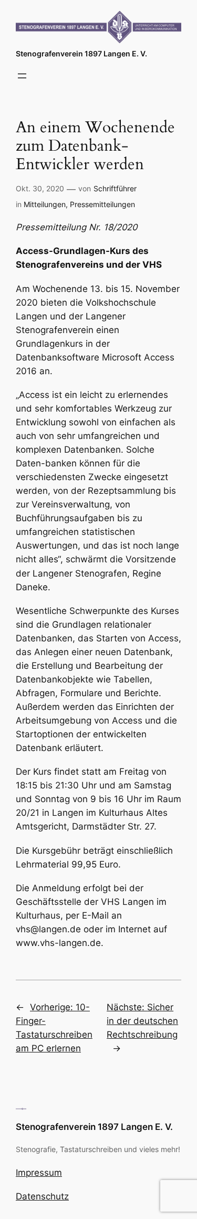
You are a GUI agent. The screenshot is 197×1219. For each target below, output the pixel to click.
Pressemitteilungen (102, 204)
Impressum (39, 1172)
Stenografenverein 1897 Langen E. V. (81, 53)
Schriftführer (115, 188)
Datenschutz (42, 1196)
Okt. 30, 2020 (40, 188)
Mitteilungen (45, 204)
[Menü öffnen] (22, 76)
